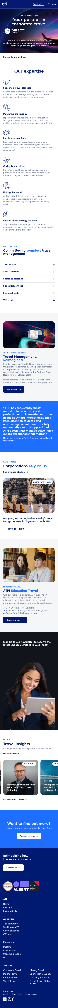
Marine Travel (10, 974)
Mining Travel (37, 970)
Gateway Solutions (39, 978)
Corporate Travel (12, 970)
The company (10, 924)
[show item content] (54, 265)
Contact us (38, 4)
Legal (5, 994)
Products (7, 908)
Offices (7, 934)
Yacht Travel (9, 981)
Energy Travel (10, 978)
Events (47, 974)
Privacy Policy (16, 994)
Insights (7, 947)
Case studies (9, 951)
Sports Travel (36, 974)
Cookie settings (31, 994)
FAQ (5, 958)
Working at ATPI (11, 927)
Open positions (11, 931)
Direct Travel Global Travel (40, 982)
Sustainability (10, 911)
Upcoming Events (12, 954)
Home (6, 57)
